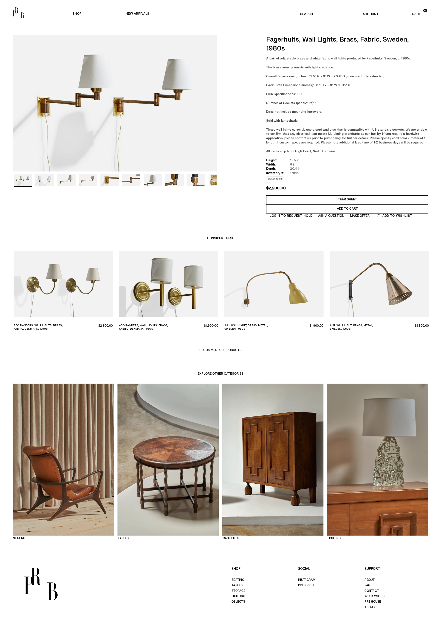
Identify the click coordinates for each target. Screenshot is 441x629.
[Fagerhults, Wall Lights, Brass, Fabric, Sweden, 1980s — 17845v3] (66, 180)
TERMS (370, 607)
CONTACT (372, 591)
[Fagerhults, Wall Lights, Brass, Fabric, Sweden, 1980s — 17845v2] (44, 180)
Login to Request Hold (291, 216)
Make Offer (360, 216)
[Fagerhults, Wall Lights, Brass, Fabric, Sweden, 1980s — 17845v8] (174, 180)
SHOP (77, 14)
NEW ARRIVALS (137, 14)
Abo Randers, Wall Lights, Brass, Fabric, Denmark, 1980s (37, 327)
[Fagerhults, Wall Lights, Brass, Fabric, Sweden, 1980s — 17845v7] (153, 180)
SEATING (238, 580)
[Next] (211, 89)
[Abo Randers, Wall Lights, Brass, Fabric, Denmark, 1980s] (62, 285)
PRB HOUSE (373, 602)
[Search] (307, 13)
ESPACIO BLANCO (213, 14)
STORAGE (239, 591)
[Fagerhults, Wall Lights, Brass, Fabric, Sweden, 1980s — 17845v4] (88, 180)
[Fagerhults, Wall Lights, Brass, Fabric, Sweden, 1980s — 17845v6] (131, 180)
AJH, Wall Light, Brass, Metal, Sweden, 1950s (245, 327)
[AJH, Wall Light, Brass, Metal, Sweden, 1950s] (273, 285)
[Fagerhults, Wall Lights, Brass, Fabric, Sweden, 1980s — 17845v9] (196, 180)
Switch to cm (275, 178)
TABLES (237, 585)
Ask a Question (331, 216)
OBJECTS (238, 602)
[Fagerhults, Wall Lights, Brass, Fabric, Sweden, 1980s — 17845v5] (109, 180)
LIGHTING (238, 596)
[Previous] (18, 89)
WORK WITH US (375, 596)
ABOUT (370, 580)
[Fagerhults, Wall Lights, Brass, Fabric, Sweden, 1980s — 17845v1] (23, 180)
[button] (408, 13)
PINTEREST (306, 585)
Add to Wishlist (396, 216)
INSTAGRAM (306, 580)
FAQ (367, 585)
